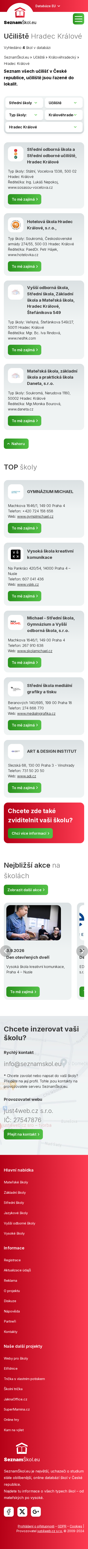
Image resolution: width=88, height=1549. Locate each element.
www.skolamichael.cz (34, 651)
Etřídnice (11, 1368)
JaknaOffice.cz (15, 1399)
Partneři (10, 1321)
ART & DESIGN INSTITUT (52, 751)
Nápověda (12, 1311)
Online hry (11, 1419)
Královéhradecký (62, 57)
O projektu (12, 1291)
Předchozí (6, 951)
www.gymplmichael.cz (35, 516)
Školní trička (13, 1389)
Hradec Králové (17, 63)
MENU (78, 18)
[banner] (20, 14)
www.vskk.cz (28, 584)
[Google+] (36, 1512)
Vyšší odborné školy (19, 1223)
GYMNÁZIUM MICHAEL (50, 491)
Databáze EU (45, 6)
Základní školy (15, 1192)
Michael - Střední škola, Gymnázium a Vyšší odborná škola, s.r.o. (51, 624)
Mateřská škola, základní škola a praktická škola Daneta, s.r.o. (52, 377)
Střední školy (14, 1202)
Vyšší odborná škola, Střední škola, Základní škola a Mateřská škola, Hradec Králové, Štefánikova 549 (50, 300)
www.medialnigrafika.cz (36, 713)
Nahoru (18, 443)
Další (82, 951)
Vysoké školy (14, 1233)
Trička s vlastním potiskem (24, 1379)
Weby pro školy (16, 1358)
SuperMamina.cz (17, 1409)
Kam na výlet (14, 1430)
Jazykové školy (16, 1213)
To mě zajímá (23, 199)
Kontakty (10, 1332)
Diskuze (10, 1301)
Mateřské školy (16, 1182)
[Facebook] (9, 1512)
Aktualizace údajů (17, 1270)
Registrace (12, 1260)
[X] (22, 1512)
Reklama (10, 1280)
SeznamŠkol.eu (16, 57)
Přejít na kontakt (21, 1134)
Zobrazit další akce (24, 890)
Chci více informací (29, 833)
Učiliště (39, 57)
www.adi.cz (26, 776)
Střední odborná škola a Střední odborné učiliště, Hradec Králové (51, 155)
